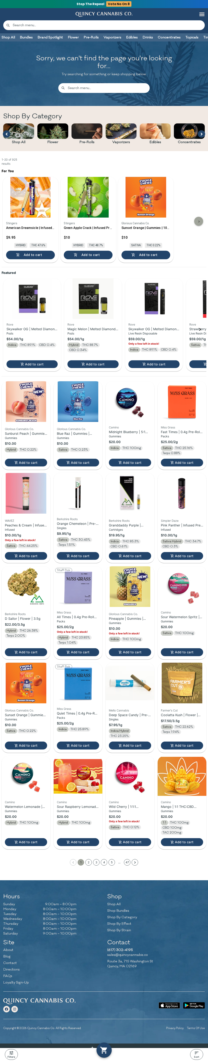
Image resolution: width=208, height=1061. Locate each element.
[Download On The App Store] (169, 1005)
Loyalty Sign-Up (16, 982)
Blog (7, 956)
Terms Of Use (196, 1028)
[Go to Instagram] (14, 1009)
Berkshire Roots (67, 519)
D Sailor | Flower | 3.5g (22, 619)
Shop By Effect (119, 924)
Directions (11, 969)
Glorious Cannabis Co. (19, 429)
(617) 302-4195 (120, 950)
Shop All (18, 142)
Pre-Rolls (86, 142)
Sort (196, 1056)
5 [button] (112, 862)
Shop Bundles (118, 910)
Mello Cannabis (119, 710)
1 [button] (81, 862)
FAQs (7, 976)
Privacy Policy (175, 1028)
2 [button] (88, 862)
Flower (52, 142)
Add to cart (34, 364)
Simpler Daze (170, 520)
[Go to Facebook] (6, 1009)
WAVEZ (9, 520)
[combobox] (107, 25)
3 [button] (96, 862)
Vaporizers (121, 142)
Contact (10, 963)
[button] (202, 14)
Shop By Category (122, 917)
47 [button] (127, 862)
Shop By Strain (119, 930)
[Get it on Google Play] (194, 1005)
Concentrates (189, 142)
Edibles (155, 142)
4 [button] (104, 862)
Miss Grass (168, 427)
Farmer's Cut (169, 710)
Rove (9, 324)
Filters (11, 1056)
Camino (114, 427)
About (8, 950)
